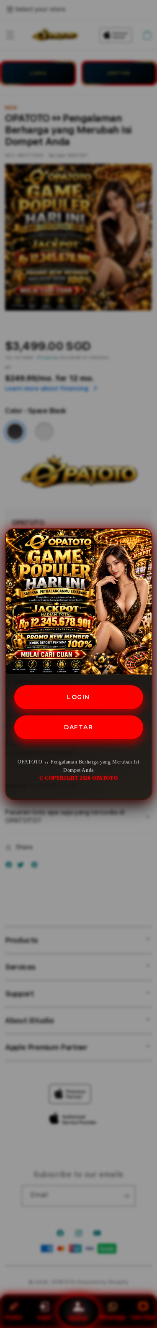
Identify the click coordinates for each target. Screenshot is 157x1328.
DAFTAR (78, 727)
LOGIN (78, 697)
